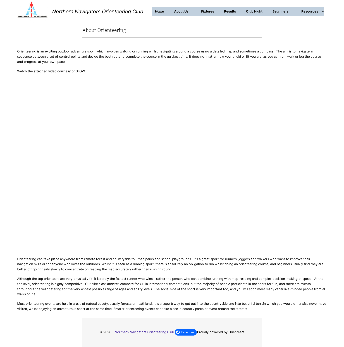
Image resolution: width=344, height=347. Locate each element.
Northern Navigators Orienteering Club (97, 11)
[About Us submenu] (194, 12)
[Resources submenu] (323, 12)
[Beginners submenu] (294, 12)
